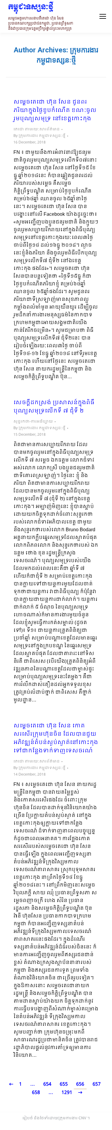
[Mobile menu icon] (102, 16)
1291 (67, 1093)
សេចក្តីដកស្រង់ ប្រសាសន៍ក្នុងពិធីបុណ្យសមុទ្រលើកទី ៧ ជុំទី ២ (53, 407)
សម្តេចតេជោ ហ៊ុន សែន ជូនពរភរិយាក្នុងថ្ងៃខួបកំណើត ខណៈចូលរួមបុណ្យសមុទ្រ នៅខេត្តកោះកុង (54, 110)
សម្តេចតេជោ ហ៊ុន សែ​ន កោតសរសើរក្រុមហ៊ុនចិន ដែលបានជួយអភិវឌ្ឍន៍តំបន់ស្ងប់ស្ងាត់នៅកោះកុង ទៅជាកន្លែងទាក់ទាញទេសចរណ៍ (55, 738)
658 (36, 1093)
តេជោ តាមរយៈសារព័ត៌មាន (36, 129)
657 (97, 1084)
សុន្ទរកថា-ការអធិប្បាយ (33, 422)
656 (80, 1084)
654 (47, 1084)
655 (64, 1084)
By (39, 136)
